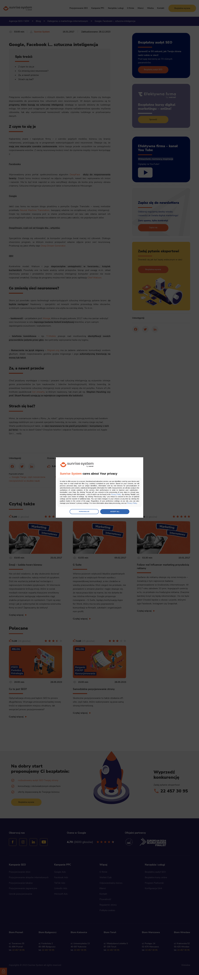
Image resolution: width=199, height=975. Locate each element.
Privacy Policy (116, 494)
